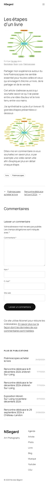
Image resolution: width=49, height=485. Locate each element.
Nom (6, 269)
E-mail (7, 281)
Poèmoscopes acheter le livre (12, 193)
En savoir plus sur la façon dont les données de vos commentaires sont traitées (21, 327)
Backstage (8, 64)
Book (16, 64)
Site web (7, 293)
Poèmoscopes (29, 64)
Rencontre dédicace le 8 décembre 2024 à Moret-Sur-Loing (17, 372)
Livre (20, 64)
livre (7, 175)
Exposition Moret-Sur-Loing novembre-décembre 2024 (15, 399)
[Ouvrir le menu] (43, 4)
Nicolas (14, 61)
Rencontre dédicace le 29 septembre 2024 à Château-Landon (18, 412)
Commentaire (10, 237)
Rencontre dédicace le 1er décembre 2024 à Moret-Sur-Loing (18, 385)
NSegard (8, 4)
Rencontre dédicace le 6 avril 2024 (33, 193)
